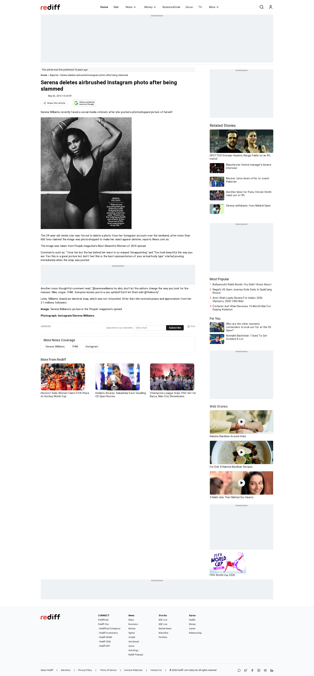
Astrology (133, 650)
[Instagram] (258, 670)
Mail (116, 7)
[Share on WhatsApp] (239, 670)
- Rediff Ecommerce (108, 633)
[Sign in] (270, 7)
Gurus (189, 7)
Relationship (195, 633)
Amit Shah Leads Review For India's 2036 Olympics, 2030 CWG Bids (237, 299)
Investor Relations (133, 670)
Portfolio (163, 637)
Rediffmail (103, 620)
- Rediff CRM (104, 641)
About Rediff (47, 670)
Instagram (92, 346)
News (129, 7)
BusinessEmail (171, 7)
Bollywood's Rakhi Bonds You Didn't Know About (242, 284)
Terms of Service (108, 670)
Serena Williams (55, 346)
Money (148, 7)
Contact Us (156, 670)
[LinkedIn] (271, 670)
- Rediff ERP (104, 646)
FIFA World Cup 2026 (222, 575)
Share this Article (56, 103)
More (212, 7)
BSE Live (163, 620)
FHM (75, 346)
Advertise (65, 670)
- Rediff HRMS (105, 637)
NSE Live (163, 624)
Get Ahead (133, 641)
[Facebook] (252, 670)
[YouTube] (265, 670)
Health (192, 620)
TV (200, 7)
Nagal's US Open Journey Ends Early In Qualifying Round (242, 291)
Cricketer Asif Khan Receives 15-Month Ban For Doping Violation (242, 308)
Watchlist (163, 633)
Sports (54, 75)
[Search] (261, 7)
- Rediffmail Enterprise (109, 628)
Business (133, 624)
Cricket (131, 637)
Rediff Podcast (135, 654)
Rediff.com (183, 670)
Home (104, 7)
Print (193, 326)
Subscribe (175, 327)
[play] (241, 422)
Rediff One (103, 624)
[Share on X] (245, 670)
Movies (132, 628)
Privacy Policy (85, 670)
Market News (165, 628)
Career (192, 628)
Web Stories (219, 406)
